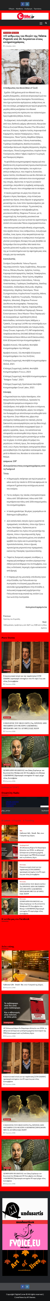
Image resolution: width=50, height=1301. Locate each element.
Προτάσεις (37, 9)
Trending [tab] (29, 820)
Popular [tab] (17, 820)
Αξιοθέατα (19, 9)
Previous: (11, 617)
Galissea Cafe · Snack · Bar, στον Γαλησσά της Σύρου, (23, 985)
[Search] (46, 23)
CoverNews (19, 1297)
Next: (25, 625)
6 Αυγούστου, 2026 (10, 781)
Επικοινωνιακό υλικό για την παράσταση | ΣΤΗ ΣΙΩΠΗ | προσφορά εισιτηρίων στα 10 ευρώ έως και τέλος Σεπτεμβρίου (24, 678)
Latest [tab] (6, 820)
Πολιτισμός (7, 33)
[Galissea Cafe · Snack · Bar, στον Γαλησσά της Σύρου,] (10, 833)
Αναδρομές (28, 9)
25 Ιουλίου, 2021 (10, 46)
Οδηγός (11, 9)
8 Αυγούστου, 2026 (10, 1036)
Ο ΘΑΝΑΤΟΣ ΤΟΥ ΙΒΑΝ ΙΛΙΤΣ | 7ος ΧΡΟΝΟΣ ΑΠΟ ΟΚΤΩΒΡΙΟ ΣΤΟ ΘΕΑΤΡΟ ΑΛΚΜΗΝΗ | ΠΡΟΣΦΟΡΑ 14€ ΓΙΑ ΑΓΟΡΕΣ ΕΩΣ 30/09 (25, 726)
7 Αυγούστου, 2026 (10, 684)
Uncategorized (24, 845)
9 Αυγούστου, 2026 (10, 987)
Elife (21, 830)
